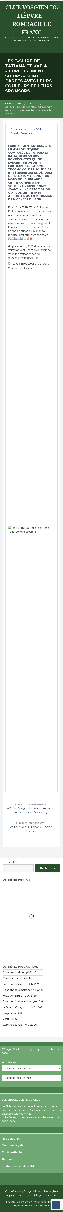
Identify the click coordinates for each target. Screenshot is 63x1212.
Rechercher (10, 862)
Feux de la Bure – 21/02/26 (20, 995)
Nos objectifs (11, 1138)
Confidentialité (12, 1152)
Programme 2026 (13, 1013)
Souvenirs (26, 133)
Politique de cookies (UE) (19, 1166)
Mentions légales (13, 1145)
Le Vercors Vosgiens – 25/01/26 (22, 1007)
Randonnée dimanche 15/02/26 (23, 1001)
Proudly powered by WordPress (26, 1201)
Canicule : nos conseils (17, 978)
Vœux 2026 (10, 1018)
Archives (9, 1062)
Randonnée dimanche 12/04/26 (23, 989)
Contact (7, 1159)
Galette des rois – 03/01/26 (20, 1024)
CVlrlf (39, 129)
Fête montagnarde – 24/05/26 (22, 984)
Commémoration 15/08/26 (19, 972)
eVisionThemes (40, 1205)
